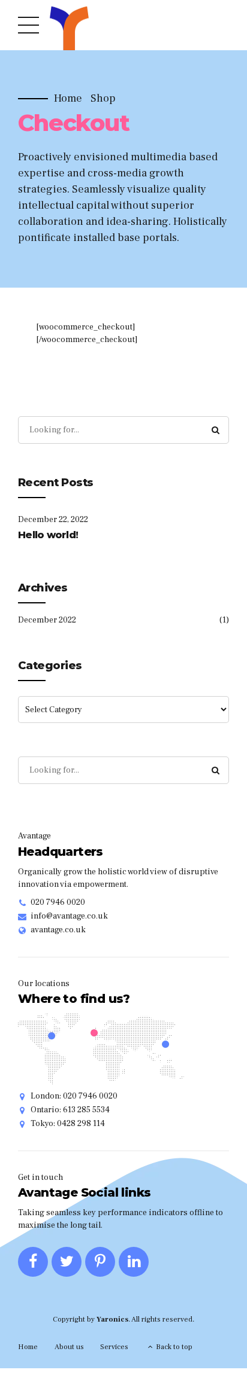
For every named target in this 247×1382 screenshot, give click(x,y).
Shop (103, 98)
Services (114, 1347)
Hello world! (48, 535)
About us (69, 1347)
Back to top (174, 1347)
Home (68, 98)
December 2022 (47, 620)
